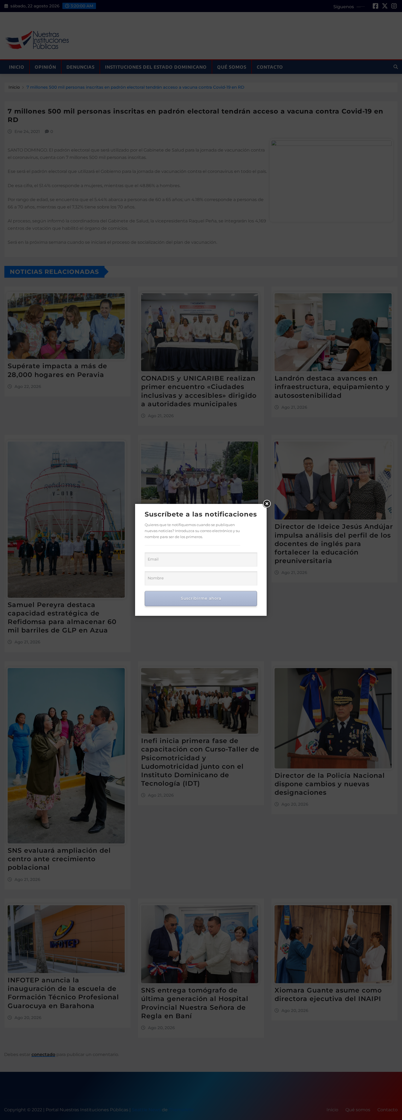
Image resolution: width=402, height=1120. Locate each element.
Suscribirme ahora (201, 598)
